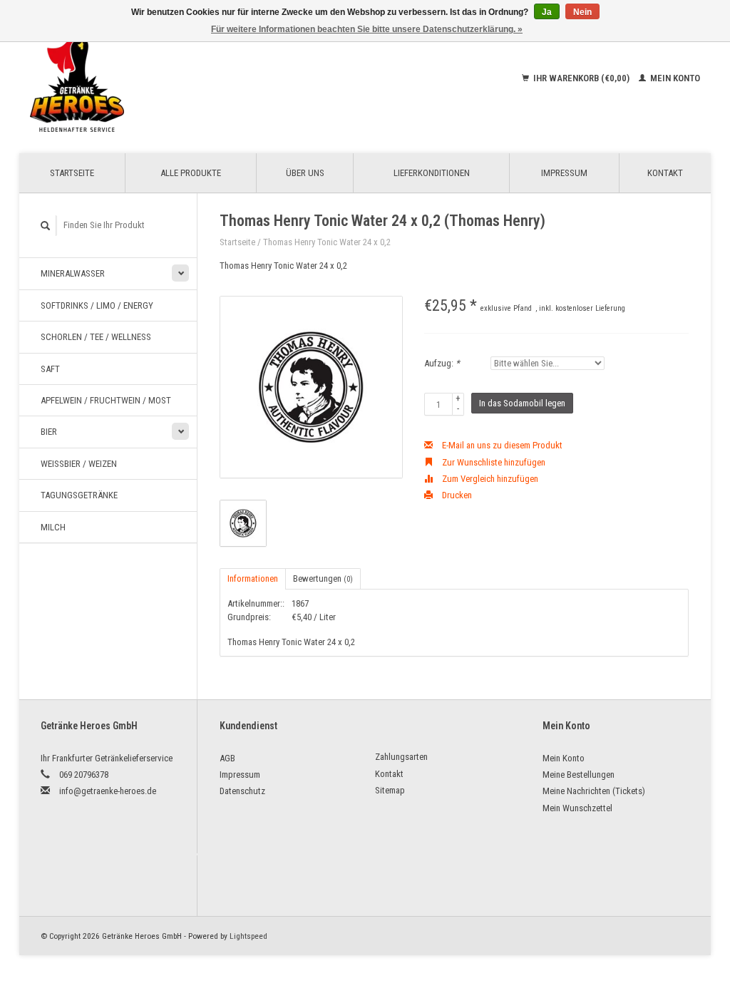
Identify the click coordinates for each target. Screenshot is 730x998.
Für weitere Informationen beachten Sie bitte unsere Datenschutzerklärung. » (367, 29)
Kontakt (665, 173)
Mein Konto (674, 78)
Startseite (72, 173)
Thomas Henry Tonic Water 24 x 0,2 (327, 242)
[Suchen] (45, 225)
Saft (50, 369)
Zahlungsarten (401, 756)
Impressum (564, 173)
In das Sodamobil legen (522, 403)
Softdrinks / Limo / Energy (97, 305)
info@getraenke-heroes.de (107, 791)
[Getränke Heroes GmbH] (146, 78)
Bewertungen (323, 578)
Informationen (252, 578)
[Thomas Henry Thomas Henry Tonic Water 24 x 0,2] (311, 387)
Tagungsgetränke (79, 495)
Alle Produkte (190, 173)
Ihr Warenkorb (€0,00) (581, 78)
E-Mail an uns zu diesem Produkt (501, 445)
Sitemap (390, 790)
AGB (227, 758)
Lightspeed (248, 936)
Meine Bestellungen (579, 774)
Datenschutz (242, 791)
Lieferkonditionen (432, 173)
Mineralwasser (73, 273)
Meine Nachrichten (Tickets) (594, 791)
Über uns (305, 173)
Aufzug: (442, 363)
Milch (53, 527)
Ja (547, 12)
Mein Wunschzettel (577, 808)
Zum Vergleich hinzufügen (489, 478)
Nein (582, 12)
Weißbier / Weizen (79, 463)
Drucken (456, 495)
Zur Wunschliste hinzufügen (492, 462)
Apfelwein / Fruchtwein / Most (106, 400)
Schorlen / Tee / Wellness (96, 336)
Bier (49, 431)
